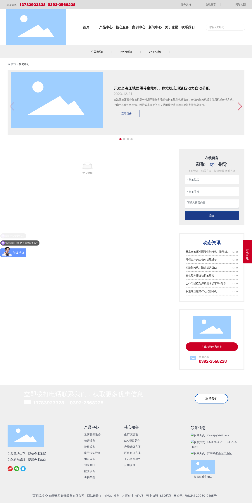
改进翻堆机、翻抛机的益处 (201, 267)
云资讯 (178, 495)
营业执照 (152, 495)
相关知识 (155, 52)
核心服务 (131, 427)
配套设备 (89, 471)
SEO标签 (166, 495)
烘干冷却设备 (92, 452)
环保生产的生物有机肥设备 (201, 259)
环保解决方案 (132, 452)
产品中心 (91, 427)
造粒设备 (89, 446)
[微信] (17, 468)
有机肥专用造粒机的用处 (200, 275)
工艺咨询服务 (132, 458)
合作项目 (129, 465)
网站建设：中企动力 (100, 495)
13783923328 (48, 403)
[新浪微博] (10, 468)
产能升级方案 (132, 446)
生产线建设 (131, 434)
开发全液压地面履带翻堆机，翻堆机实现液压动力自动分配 (162, 88)
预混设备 (89, 458)
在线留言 (213, 4)
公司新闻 (97, 52)
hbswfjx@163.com (218, 435)
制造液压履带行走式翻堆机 (201, 291)
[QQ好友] (23, 468)
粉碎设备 (89, 440)
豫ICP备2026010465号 (201, 495)
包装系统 (89, 465)
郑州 (117, 495)
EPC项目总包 (132, 440)
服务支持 (188, 4)
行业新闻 (126, 52)
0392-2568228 (213, 361)
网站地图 (240, 4)
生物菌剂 (89, 477)
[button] (120, 139)
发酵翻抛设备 (92, 434)
